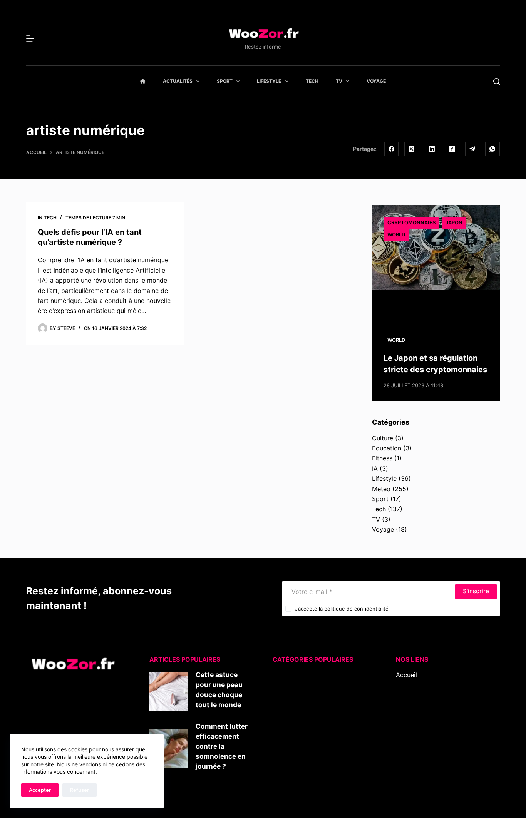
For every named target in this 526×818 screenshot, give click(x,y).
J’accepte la (342, 609)
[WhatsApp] (492, 149)
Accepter (40, 790)
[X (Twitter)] (411, 149)
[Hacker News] (452, 149)
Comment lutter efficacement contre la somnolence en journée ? (222, 746)
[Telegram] (472, 149)
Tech (312, 81)
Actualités (178, 81)
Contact (407, 705)
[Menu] (30, 38)
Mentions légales (420, 715)
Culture (382, 438)
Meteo (381, 489)
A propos (409, 695)
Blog (402, 685)
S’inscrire (476, 591)
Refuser (79, 790)
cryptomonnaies (411, 222)
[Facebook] (391, 149)
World (396, 234)
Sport (225, 81)
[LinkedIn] (432, 149)
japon (454, 222)
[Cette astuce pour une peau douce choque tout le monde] (168, 691)
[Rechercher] (496, 81)
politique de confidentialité (356, 609)
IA (375, 468)
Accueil (406, 675)
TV (339, 81)
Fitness (382, 458)
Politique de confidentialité (435, 725)
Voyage (376, 81)
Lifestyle (269, 81)
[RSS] (410, 751)
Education (386, 448)
